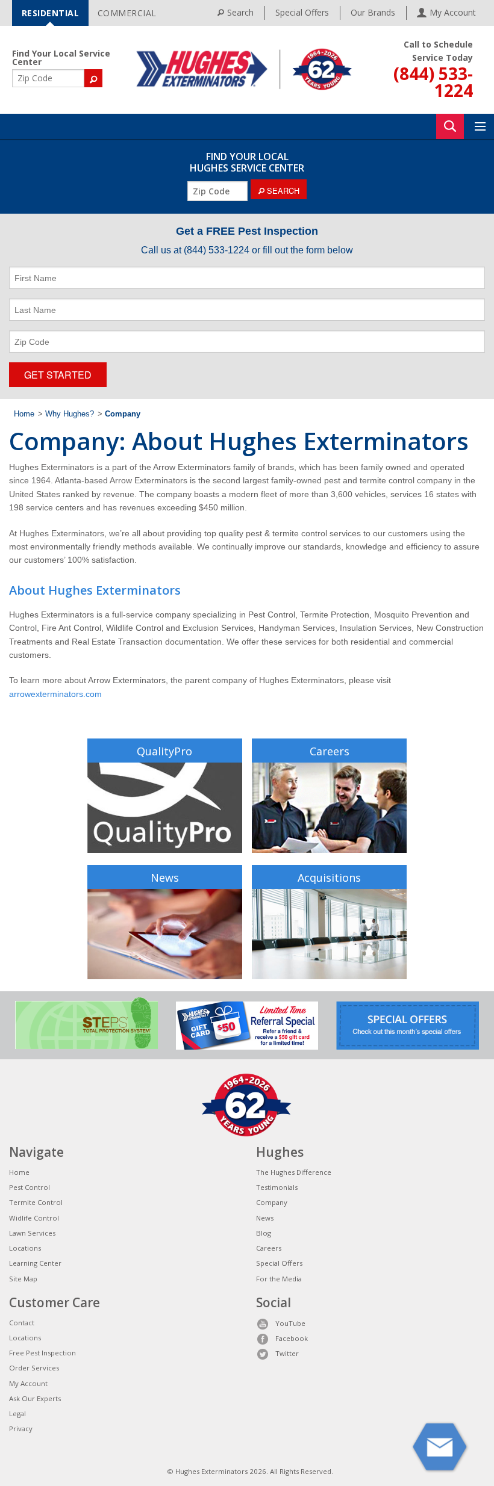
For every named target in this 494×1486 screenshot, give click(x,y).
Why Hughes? (69, 414)
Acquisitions (329, 877)
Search (240, 12)
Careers (329, 751)
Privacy (21, 1428)
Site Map (23, 1278)
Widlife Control (34, 1217)
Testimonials (277, 1187)
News (165, 877)
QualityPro (164, 751)
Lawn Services (32, 1232)
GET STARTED (58, 375)
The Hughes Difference (293, 1172)
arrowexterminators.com (55, 694)
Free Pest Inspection (42, 1352)
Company (271, 1202)
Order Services (34, 1367)
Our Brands (373, 12)
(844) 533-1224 (433, 82)
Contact (21, 1322)
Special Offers (302, 12)
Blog (263, 1232)
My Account (28, 1383)
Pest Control (29, 1187)
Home (24, 414)
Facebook (291, 1338)
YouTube (290, 1323)
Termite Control (36, 1202)
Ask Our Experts (35, 1398)
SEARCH (281, 190)
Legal (17, 1413)
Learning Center (35, 1263)
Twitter (287, 1353)
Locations (25, 1247)
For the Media (279, 1278)
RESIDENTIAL (51, 13)
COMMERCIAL (127, 13)
